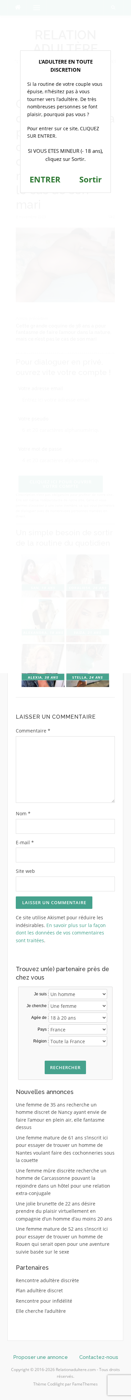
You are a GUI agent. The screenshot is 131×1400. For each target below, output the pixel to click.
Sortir (90, 179)
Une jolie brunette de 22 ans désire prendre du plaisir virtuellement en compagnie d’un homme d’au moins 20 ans (64, 1211)
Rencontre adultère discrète (47, 1280)
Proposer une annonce (40, 1357)
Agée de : (40, 1017)
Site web (25, 871)
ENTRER (45, 179)
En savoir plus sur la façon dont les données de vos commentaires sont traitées (61, 933)
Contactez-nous (98, 1357)
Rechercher (65, 1067)
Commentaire (33, 730)
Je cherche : (38, 1005)
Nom (23, 813)
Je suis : (41, 994)
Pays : (43, 1029)
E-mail (25, 842)
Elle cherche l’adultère (41, 1311)
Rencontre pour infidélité (44, 1301)
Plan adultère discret (39, 1290)
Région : (41, 1041)
